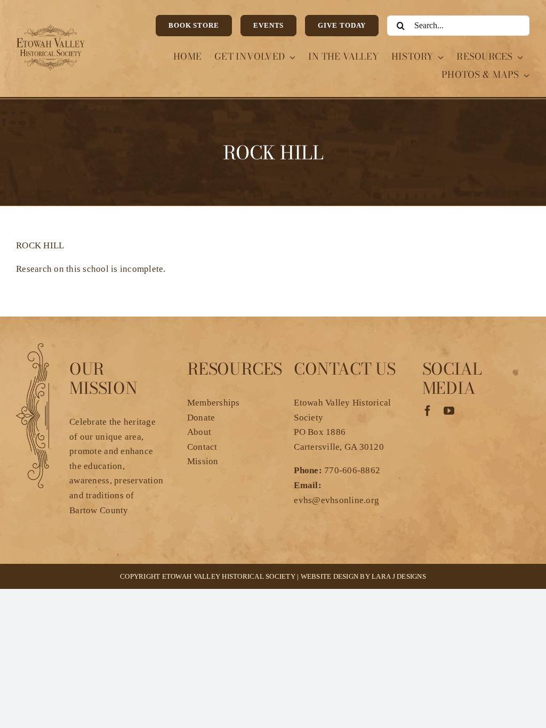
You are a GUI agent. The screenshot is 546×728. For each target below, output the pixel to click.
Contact (202, 447)
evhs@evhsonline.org (336, 500)
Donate (201, 417)
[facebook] (427, 411)
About (199, 432)
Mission (203, 461)
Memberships (213, 403)
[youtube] (449, 411)
